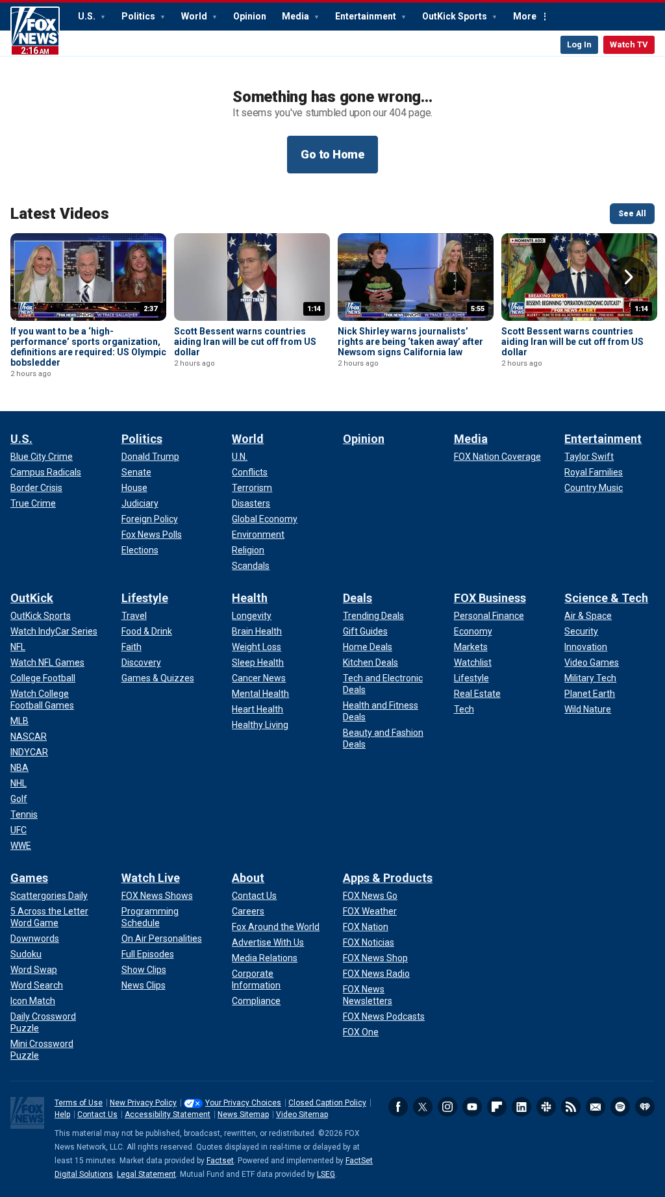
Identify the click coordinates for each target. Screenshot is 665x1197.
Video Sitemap (302, 1114)
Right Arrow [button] (628, 277)
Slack (546, 1106)
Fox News (35, 31)
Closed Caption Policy (327, 1102)
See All (632, 213)
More (524, 16)
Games (29, 878)
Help (62, 1114)
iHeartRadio (645, 1106)
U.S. (87, 16)
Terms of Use (79, 1102)
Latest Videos (59, 214)
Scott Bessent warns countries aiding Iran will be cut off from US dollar (245, 341)
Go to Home (332, 154)
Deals (357, 598)
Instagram (447, 1106)
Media (296, 16)
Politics (139, 16)
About (248, 878)
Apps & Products (388, 878)
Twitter (423, 1106)
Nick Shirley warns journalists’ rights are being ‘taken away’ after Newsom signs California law (410, 341)
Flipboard (497, 1106)
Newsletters (595, 1106)
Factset (220, 1160)
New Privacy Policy (143, 1102)
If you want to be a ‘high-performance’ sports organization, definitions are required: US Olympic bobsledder (88, 347)
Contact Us (97, 1114)
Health (250, 598)
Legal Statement (146, 1174)
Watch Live (150, 878)
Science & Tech (606, 598)
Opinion (249, 16)
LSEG (326, 1174)
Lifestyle (144, 598)
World (195, 16)
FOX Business (490, 598)
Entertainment (366, 16)
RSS (571, 1106)
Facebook (398, 1106)
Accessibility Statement (167, 1114)
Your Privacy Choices (243, 1102)
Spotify (620, 1106)
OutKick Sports (455, 16)
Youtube (472, 1106)
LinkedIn (521, 1106)
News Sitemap (243, 1114)
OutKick (31, 598)
